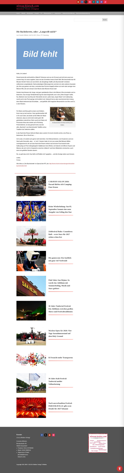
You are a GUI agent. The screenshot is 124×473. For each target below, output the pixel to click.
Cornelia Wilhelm (23, 35)
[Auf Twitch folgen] (101, 2)
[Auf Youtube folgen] (78, 2)
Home (18, 13)
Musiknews (30, 13)
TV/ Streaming (45, 35)
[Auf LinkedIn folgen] (97, 2)
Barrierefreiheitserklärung (83, 13)
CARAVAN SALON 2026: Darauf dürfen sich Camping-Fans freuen (60, 184)
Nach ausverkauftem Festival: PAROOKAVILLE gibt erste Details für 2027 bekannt (60, 406)
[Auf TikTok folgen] (105, 2)
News (38, 35)
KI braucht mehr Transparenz (61, 358)
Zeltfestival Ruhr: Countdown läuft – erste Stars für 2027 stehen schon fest (60, 234)
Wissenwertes (47, 13)
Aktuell (23, 13)
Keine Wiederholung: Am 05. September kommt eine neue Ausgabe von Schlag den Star (60, 209)
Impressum (58, 13)
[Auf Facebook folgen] (82, 2)
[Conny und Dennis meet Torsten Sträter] (45, 54)
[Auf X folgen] (86, 2)
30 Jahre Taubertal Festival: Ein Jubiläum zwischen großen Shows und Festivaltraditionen (61, 309)
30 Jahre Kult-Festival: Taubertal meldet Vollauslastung (58, 381)
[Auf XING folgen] (93, 2)
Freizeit (37, 13)
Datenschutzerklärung (68, 13)
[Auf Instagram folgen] (89, 2)
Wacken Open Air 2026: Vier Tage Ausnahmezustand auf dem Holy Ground (60, 333)
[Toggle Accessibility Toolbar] (120, 469)
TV (41, 13)
